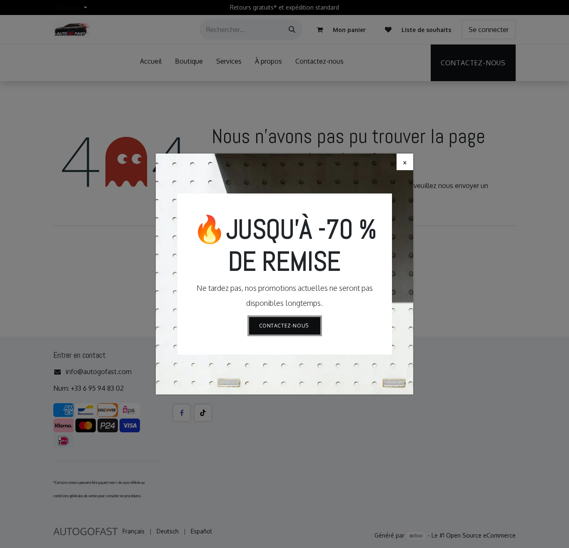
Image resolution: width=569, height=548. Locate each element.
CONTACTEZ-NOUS (284, 325)
